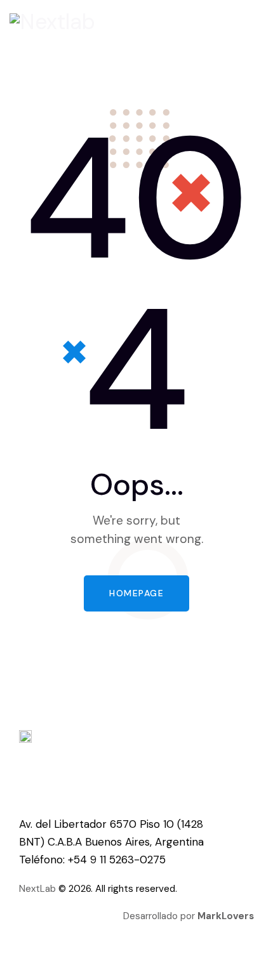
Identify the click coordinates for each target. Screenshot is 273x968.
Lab (48, 888)
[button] (259, 22)
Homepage (136, 593)
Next (29, 888)
